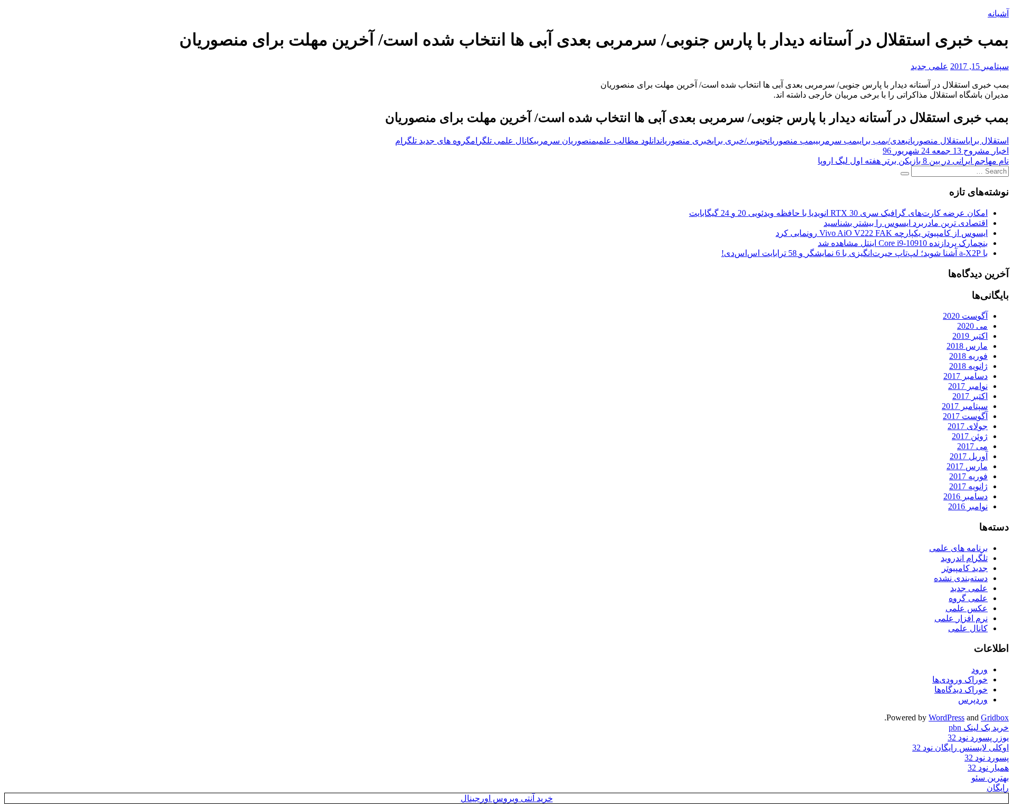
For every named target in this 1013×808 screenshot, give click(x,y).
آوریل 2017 (969, 456)
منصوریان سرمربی (565, 140)
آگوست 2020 (965, 315)
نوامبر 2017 (968, 386)
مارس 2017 (967, 466)
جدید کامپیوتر (965, 568)
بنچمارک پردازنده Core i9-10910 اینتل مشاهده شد (903, 243)
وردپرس (973, 699)
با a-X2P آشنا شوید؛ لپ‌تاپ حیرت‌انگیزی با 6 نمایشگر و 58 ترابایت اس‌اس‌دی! (854, 253)
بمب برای (873, 140)
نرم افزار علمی (961, 618)
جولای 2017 (968, 426)
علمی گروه (968, 598)
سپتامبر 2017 (965, 406)
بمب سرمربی (837, 140)
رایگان (998, 787)
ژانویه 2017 (968, 486)
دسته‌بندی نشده (961, 578)
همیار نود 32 (988, 767)
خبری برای (728, 140)
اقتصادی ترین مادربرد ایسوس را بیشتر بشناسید (906, 222)
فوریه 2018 (968, 355)
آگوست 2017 (965, 416)
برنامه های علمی (958, 548)
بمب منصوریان (792, 140)
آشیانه (998, 13)
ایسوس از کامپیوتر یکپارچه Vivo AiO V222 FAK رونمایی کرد (882, 233)
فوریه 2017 (968, 476)
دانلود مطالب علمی (628, 140)
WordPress (946, 717)
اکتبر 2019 (970, 335)
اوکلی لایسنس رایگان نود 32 (960, 747)
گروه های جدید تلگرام (433, 140)
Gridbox (995, 717)
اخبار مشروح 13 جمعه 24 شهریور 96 (946, 150)
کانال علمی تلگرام (502, 140)
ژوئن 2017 (970, 436)
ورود (979, 669)
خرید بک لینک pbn (979, 727)
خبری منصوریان (686, 140)
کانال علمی (968, 628)
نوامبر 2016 (968, 506)
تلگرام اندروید (964, 558)
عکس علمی (966, 608)
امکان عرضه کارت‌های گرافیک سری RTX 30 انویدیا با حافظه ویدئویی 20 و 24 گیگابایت (838, 212)
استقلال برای (988, 140)
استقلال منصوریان (938, 140)
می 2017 (972, 446)
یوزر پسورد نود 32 (978, 737)
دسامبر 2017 (965, 376)
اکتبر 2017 (970, 396)
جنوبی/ (756, 140)
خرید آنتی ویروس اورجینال (507, 798)
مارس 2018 (967, 345)
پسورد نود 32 (986, 757)
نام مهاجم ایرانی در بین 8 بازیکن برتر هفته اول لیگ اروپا (913, 160)
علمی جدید (929, 66)
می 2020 (972, 325)
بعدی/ (898, 140)
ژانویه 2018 (968, 366)
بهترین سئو (990, 777)
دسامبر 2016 (965, 496)
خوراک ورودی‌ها (960, 679)
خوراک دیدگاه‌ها (961, 689)
